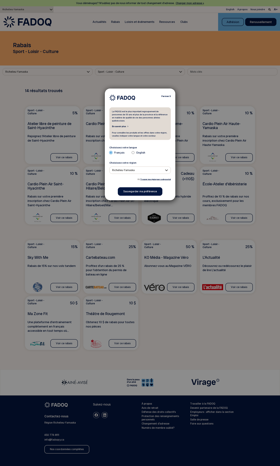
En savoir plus (119, 126)
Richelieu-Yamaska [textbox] (123, 170)
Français (119, 152)
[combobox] (140, 170)
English (140, 152)
